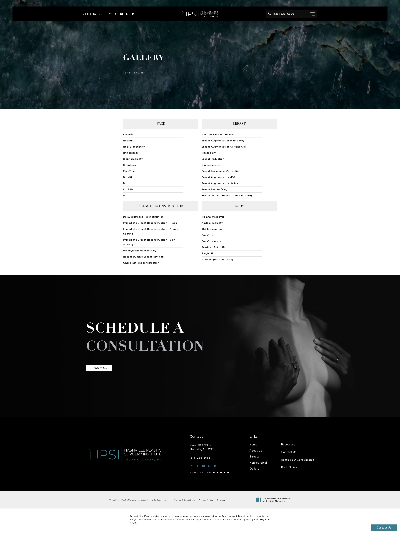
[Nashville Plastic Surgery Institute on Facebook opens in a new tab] (116, 14)
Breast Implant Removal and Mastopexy (227, 195)
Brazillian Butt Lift (214, 247)
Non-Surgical (258, 462)
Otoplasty (129, 165)
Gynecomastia (211, 165)
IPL (125, 195)
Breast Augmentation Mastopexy (223, 140)
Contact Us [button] (384, 527)
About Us (256, 450)
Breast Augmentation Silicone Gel (224, 146)
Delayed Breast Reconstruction (143, 216)
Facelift (128, 134)
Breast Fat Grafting (214, 189)
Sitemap (221, 500)
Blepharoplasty (133, 159)
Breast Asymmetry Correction (221, 171)
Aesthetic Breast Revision (218, 134)
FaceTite (129, 171)
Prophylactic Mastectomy (139, 250)
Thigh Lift (208, 253)
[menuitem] (258, 445)
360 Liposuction (212, 229)
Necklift (128, 140)
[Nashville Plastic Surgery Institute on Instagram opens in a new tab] (110, 14)
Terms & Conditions (184, 500)
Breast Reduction (213, 159)
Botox (127, 183)
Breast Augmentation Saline (220, 183)
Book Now (89, 13)
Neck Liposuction (134, 146)
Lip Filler (129, 189)
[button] (312, 14)
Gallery (139, 73)
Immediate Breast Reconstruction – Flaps (150, 223)
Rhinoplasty (130, 152)
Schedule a (145, 338)
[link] (281, 14)
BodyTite (207, 235)
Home (127, 73)
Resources (288, 444)
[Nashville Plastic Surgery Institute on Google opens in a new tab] (127, 14)
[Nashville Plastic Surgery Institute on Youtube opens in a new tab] (121, 14)
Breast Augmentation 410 (218, 177)
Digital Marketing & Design (277, 499)
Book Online (289, 467)
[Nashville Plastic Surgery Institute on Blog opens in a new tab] (133, 14)
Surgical (255, 456)
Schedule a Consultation (297, 459)
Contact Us (99, 368)
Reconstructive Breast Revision (143, 256)
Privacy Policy (206, 500)
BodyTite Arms (211, 241)
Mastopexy (209, 152)
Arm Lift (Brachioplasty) (217, 259)
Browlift (128, 177)
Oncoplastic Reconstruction (141, 262)
